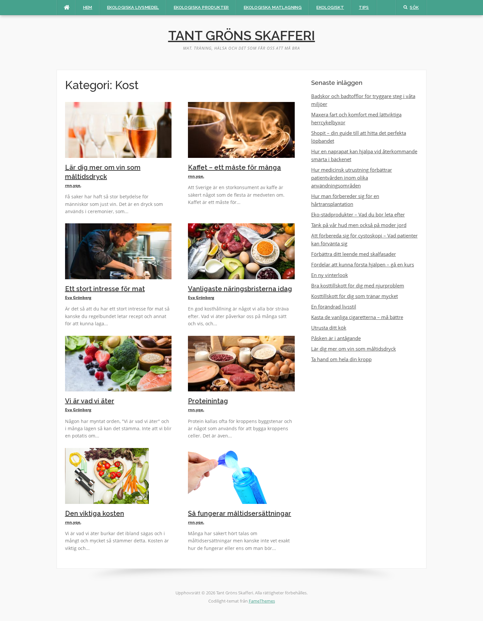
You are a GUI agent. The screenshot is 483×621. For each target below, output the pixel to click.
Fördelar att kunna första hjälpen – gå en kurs (362, 264)
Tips (364, 7)
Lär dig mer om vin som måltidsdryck (353, 348)
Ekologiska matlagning (273, 7)
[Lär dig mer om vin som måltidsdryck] (118, 129)
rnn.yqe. (73, 185)
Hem (87, 7)
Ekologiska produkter (201, 7)
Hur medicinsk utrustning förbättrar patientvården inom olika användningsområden (351, 177)
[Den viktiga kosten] (107, 475)
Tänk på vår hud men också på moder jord (358, 225)
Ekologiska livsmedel (133, 7)
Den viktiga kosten (94, 513)
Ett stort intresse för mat (105, 289)
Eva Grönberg (78, 297)
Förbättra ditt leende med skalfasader (353, 254)
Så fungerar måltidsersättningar (239, 513)
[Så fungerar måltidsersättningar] (230, 475)
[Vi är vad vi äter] (118, 363)
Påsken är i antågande (336, 338)
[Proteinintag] (241, 363)
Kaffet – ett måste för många (234, 167)
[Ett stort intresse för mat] (118, 250)
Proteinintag (208, 401)
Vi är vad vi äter (89, 401)
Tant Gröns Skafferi (241, 35)
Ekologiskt (330, 7)
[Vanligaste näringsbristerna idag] (241, 250)
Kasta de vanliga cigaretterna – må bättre (357, 317)
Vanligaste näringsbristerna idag (240, 289)
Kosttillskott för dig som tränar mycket (354, 296)
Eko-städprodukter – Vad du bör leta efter (358, 214)
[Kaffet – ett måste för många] (241, 129)
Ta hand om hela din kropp (341, 359)
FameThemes (262, 601)
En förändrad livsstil (333, 306)
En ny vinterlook (329, 275)
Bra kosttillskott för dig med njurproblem (357, 285)
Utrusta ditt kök (328, 327)
